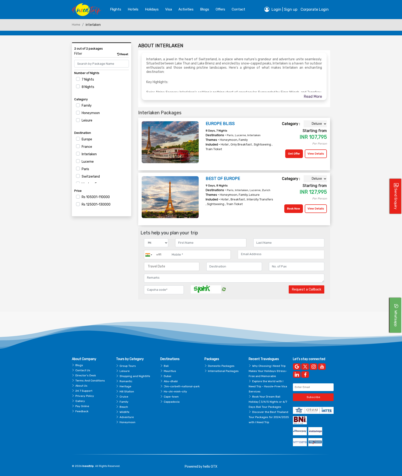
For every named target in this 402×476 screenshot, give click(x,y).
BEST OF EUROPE (223, 178)
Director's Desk (85, 375)
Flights (115, 9)
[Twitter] (305, 367)
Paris (85, 169)
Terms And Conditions (90, 380)
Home (76, 24)
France (87, 147)
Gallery (80, 401)
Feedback (81, 411)
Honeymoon (91, 113)
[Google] (297, 367)
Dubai (167, 376)
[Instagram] (313, 367)
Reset (124, 54)
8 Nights (88, 87)
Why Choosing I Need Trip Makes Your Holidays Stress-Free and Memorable (268, 371)
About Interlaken (160, 45)
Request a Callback (306, 289)
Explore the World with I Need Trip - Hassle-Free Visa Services (268, 386)
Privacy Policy (84, 396)
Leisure (87, 120)
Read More (313, 96)
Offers (220, 9)
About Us (81, 385)
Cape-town (171, 396)
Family (87, 106)
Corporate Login (315, 9)
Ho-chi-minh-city (175, 391)
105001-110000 (96, 197)
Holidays (152, 9)
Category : (291, 124)
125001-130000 (96, 204)
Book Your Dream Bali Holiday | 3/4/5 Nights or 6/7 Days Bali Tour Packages (268, 401)
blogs (204, 9)
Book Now (293, 208)
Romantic (126, 381)
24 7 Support (83, 390)
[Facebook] (305, 374)
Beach (124, 406)
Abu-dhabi (171, 381)
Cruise (124, 396)
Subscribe (313, 397)
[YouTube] (322, 367)
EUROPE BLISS (220, 123)
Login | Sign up (284, 9)
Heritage (125, 386)
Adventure (127, 417)
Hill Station (127, 391)
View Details (316, 153)
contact (238, 9)
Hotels (133, 9)
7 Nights (88, 79)
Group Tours (128, 366)
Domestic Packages (221, 366)
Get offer (294, 153)
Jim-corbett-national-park (182, 386)
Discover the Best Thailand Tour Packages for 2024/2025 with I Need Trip (269, 417)
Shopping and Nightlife (135, 376)
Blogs (79, 365)
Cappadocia (172, 401)
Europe (87, 139)
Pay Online (82, 406)
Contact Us (82, 370)
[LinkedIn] (297, 374)
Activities (186, 9)
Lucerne (88, 162)
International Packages (223, 371)
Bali (166, 366)
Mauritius (170, 371)
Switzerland (91, 177)
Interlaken (89, 154)
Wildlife (124, 412)
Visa (168, 9)
